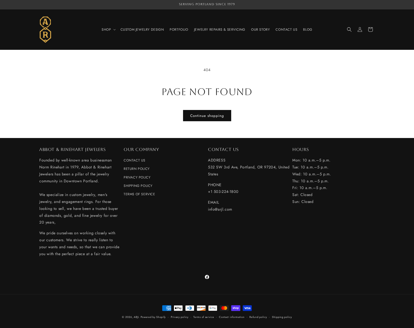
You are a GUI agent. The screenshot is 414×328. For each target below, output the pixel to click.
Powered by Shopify (153, 317)
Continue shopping (207, 115)
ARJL (136, 317)
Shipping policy (282, 317)
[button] (108, 29)
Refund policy (258, 317)
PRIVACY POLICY (137, 177)
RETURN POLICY (137, 169)
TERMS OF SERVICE (139, 194)
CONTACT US (134, 160)
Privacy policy (180, 317)
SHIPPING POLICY (138, 185)
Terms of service (203, 317)
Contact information (231, 317)
